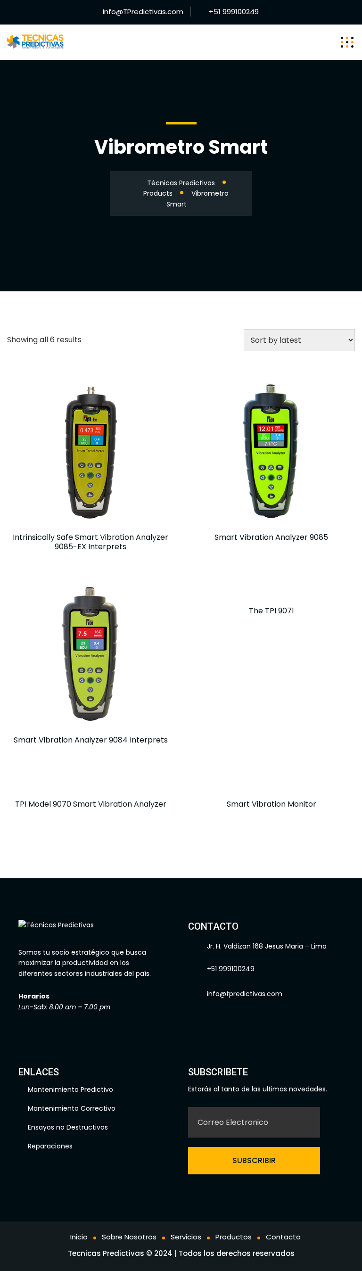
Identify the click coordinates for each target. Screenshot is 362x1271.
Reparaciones (50, 1146)
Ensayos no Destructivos (68, 1127)
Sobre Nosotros (129, 1237)
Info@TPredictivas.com (143, 12)
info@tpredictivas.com (244, 994)
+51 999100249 (234, 12)
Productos (233, 1237)
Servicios (186, 1237)
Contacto (283, 1237)
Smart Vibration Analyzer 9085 (271, 537)
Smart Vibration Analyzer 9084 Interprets (91, 740)
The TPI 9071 (271, 610)
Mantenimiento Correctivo (71, 1108)
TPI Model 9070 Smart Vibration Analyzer (90, 804)
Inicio (79, 1237)
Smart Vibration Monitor (271, 804)
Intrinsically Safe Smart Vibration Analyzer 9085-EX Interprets (90, 542)
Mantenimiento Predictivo (70, 1089)
